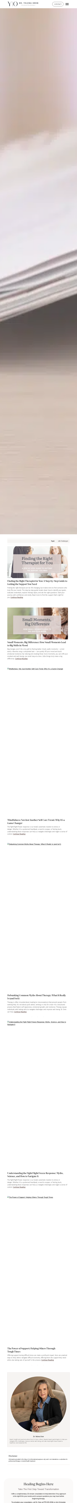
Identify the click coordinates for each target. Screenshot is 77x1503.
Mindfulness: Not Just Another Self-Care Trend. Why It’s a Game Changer (36, 821)
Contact (57, 4)
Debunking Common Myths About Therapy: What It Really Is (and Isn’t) (36, 997)
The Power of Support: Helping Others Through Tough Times (31, 1350)
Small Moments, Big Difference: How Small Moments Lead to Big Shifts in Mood (36, 644)
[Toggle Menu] (67, 4)
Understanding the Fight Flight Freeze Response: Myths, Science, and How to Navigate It (35, 1174)
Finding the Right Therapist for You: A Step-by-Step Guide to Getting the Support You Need (37, 582)
